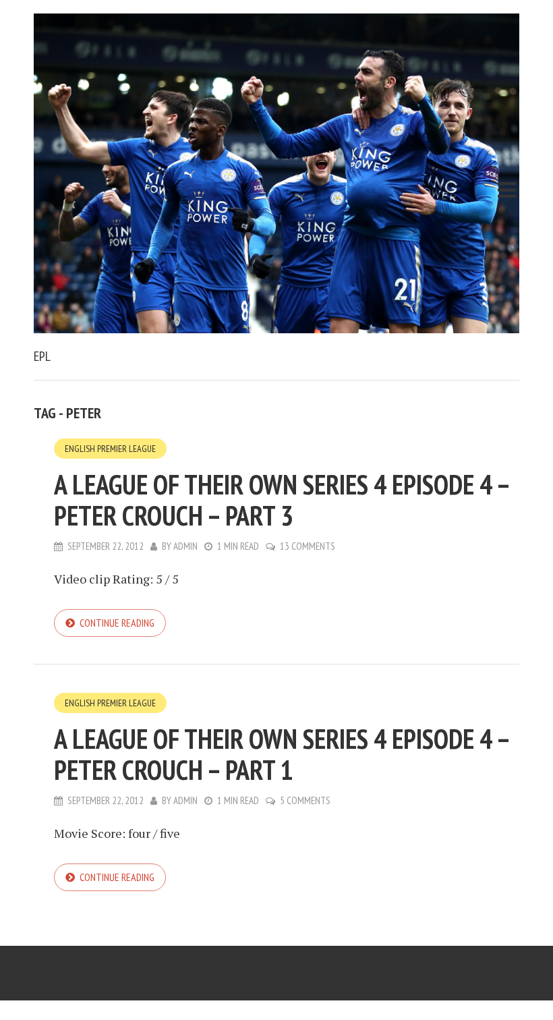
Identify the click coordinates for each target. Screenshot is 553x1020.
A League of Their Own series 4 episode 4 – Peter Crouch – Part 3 (281, 500)
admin (185, 546)
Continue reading (117, 622)
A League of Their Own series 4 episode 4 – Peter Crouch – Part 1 (281, 754)
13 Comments (307, 546)
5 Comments (305, 800)
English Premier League (110, 449)
